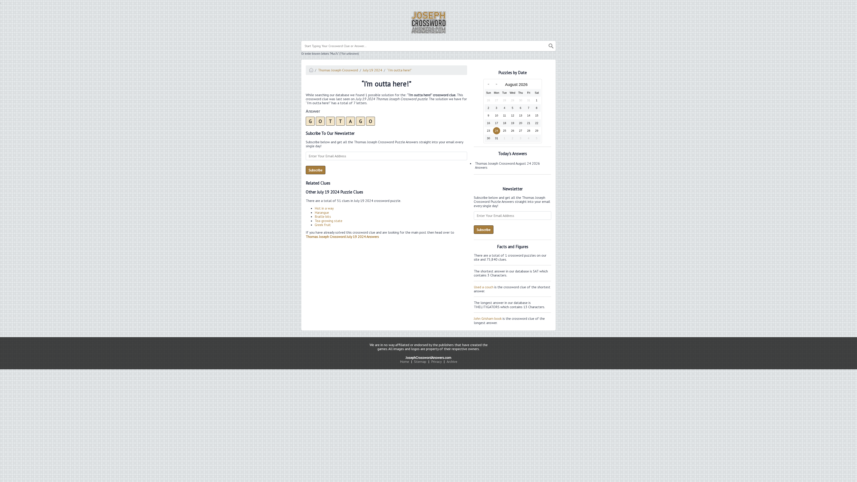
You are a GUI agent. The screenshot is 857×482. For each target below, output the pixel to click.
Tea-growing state (328, 220)
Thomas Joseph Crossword (338, 70)
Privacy (436, 361)
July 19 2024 (372, 70)
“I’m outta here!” (399, 70)
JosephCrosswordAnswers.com (428, 357)
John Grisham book (488, 318)
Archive (452, 361)
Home (404, 361)
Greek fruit (323, 224)
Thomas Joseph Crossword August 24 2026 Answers (507, 165)
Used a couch (483, 287)
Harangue (322, 212)
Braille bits (323, 216)
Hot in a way (324, 208)
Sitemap (420, 361)
